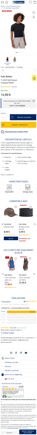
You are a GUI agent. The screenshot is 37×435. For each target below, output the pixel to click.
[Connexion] (6, 2)
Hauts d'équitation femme (14, 6)
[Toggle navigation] (2, 2)
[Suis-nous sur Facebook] (16, 353)
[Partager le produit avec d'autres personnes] (33, 17)
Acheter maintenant (20, 124)
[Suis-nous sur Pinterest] (21, 353)
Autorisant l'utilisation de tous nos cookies (28, 432)
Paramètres (9, 433)
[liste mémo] (30, 2)
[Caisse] (34, 2)
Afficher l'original (8, 333)
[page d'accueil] (19, 2)
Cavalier (3, 6)
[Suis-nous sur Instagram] (11, 353)
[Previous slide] (2, 61)
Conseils (20, 67)
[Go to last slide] (2, 224)
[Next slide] (34, 61)
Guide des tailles (10, 67)
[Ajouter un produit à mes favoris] (33, 12)
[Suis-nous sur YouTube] (26, 353)
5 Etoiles (3, 311)
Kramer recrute (12, 374)
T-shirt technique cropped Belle (10, 8)
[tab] (17, 52)
